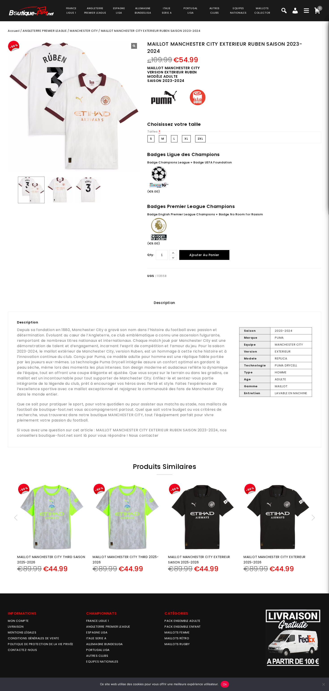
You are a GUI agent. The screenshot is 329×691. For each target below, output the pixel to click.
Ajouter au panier (204, 255)
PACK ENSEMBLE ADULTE (182, 621)
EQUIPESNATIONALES (238, 10)
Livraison (16, 627)
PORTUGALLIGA (191, 10)
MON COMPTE (18, 621)
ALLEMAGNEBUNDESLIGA (143, 10)
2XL (200, 139)
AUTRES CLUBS (97, 656)
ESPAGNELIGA (119, 10)
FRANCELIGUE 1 (71, 10)
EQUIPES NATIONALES (102, 661)
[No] (323, 684)
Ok (225, 684)
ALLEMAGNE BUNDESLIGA (104, 644)
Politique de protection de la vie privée (40, 644)
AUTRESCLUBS (214, 10)
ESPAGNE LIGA (96, 632)
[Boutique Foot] (31, 11)
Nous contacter (144, 435)
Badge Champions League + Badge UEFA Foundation (189, 162)
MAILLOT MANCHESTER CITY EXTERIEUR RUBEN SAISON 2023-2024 (157, 430)
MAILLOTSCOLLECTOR (262, 10)
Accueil (13, 31)
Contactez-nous (22, 650)
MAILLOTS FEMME (177, 632)
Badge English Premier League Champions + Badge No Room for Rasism (205, 214)
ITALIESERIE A (167, 10)
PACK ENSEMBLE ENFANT (182, 627)
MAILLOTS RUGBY (177, 644)
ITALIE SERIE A (96, 638)
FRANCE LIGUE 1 (97, 621)
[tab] (164, 302)
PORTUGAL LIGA (98, 650)
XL (186, 139)
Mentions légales (22, 632)
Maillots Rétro (176, 638)
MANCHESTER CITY (84, 31)
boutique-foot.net (56, 409)
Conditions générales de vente (33, 638)
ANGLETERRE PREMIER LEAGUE (95, 10)
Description (164, 302)
